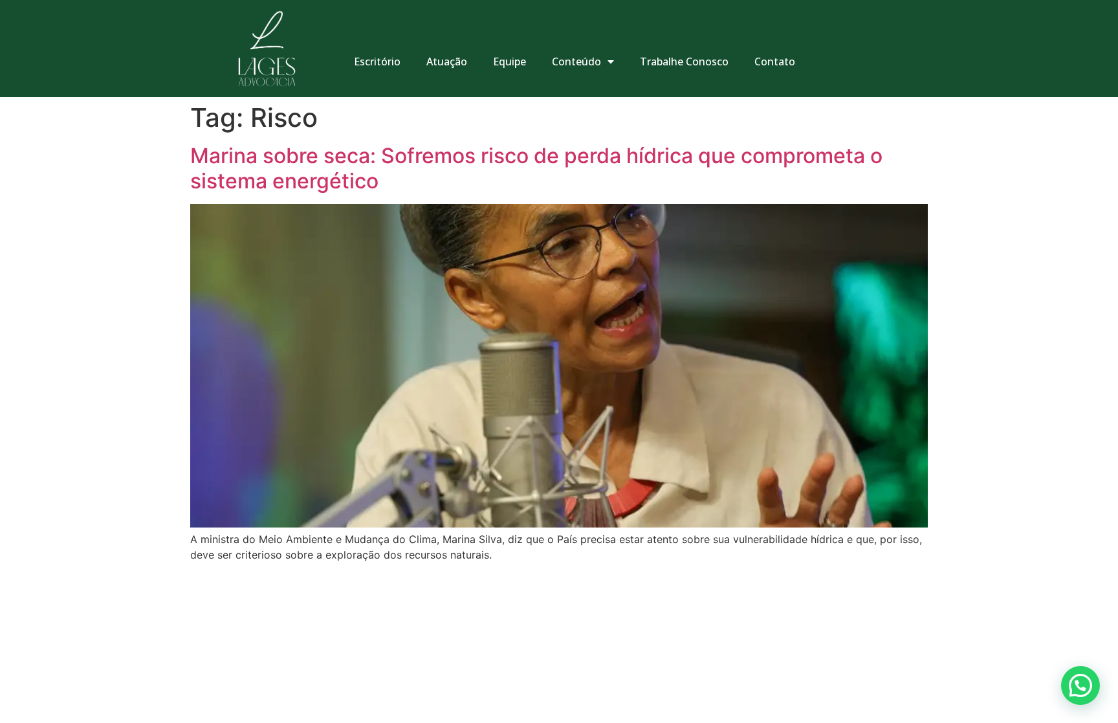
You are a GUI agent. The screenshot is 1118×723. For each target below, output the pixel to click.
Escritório (377, 61)
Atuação (446, 61)
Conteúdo (576, 61)
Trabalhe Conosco (684, 61)
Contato (774, 61)
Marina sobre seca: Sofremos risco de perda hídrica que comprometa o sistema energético (536, 168)
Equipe (509, 61)
